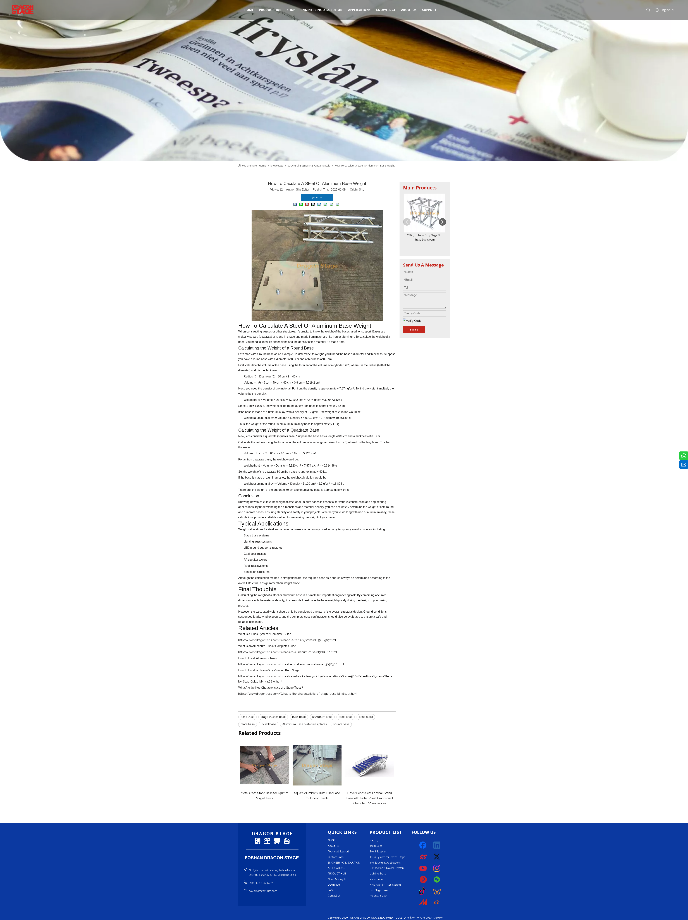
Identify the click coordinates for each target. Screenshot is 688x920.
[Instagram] (437, 868)
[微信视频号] (437, 891)
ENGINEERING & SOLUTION (322, 10)
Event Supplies (378, 851)
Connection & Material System (387, 868)
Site (361, 189)
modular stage (378, 895)
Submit (414, 329)
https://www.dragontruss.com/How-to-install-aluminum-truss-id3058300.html (291, 664)
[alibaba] (437, 902)
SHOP (291, 10)
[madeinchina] (423, 902)
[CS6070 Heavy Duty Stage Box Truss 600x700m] (424, 213)
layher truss (376, 879)
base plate (366, 717)
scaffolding (376, 846)
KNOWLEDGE (386, 10)
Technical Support (338, 851)
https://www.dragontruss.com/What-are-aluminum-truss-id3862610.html (287, 652)
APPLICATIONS (359, 10)
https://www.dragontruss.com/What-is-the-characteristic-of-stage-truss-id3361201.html (297, 693)
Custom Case (335, 857)
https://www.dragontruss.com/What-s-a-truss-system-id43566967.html (287, 640)
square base (341, 724)
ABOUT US (409, 10)
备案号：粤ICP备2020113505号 (425, 917)
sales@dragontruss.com (263, 891)
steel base (345, 717)
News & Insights (337, 879)
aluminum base (322, 717)
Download (334, 884)
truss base (299, 717)
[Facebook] (423, 845)
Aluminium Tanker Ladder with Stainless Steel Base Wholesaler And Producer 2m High (317, 798)
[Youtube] (423, 868)
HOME (249, 10)
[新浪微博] (423, 856)
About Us (333, 846)
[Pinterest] (423, 879)
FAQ (330, 890)
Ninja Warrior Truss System (385, 884)
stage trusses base (273, 717)
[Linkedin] (437, 845)
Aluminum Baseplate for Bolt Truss (370, 793)
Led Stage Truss (379, 890)
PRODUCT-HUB (270, 10)
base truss (247, 717)
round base (268, 724)
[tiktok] (423, 891)
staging (374, 840)
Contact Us (334, 895)
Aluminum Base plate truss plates (304, 724)
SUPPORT (429, 10)
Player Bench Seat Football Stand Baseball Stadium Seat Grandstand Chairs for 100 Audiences (264, 798)
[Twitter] (437, 856)
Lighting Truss (378, 873)
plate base (248, 724)
